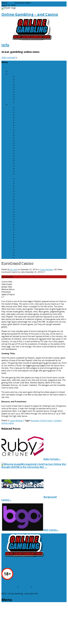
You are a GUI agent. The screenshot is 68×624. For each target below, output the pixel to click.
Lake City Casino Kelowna (27, 196)
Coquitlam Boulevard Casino (28, 150)
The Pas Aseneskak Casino (27, 227)
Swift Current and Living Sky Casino (31, 224)
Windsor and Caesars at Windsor (29, 247)
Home (10, 2)
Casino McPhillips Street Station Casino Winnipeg (37, 137)
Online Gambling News (42, 586)
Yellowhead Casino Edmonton (28, 255)
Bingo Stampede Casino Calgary (29, 112)
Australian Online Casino (41, 420)
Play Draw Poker (23, 89)
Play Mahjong (21, 94)
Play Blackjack (22, 79)
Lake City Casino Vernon (26, 199)
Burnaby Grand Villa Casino (28, 122)
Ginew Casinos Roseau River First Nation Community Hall (40, 171)
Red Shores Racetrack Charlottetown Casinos (35, 204)
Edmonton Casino (23, 166)
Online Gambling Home (19, 71)
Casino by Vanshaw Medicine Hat (30, 132)
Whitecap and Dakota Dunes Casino (31, 245)
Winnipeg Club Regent (25, 250)
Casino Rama (21, 145)
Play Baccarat (21, 76)
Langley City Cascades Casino (28, 201)
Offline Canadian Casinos (19, 104)
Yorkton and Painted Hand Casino (30, 257)
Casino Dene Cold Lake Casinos (29, 135)
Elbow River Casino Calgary (27, 168)
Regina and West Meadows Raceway (31, 209)
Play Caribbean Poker (25, 81)
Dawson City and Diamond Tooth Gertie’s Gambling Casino (41, 158)
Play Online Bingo (23, 97)
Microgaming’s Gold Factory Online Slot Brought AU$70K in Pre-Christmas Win (33, 465)
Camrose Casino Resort (25, 127)
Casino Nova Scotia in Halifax (28, 140)
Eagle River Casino (23, 163)
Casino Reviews (46, 269)
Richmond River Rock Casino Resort (31, 211)
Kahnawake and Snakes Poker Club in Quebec (35, 188)
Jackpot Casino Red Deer (26, 186)
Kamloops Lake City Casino (27, 191)
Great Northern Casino (25, 178)
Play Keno (20, 92)
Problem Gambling (9, 586)
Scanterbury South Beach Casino (30, 217)
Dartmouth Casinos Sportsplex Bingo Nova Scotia (36, 155)
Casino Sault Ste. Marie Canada (29, 148)
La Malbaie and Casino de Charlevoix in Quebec (36, 194)
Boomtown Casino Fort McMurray (30, 115)
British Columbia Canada (26, 120)
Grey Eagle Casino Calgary (27, 181)
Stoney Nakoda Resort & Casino (29, 219)
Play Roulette (21, 102)
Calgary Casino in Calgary (26, 125)
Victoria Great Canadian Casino (29, 242)
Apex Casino (21, 107)
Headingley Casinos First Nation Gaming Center (36, 183)
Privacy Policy (24, 586)
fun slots (13, 269)
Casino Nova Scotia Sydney (27, 143)
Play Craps (20, 86)
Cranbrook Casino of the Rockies (29, 153)
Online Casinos (15, 74)
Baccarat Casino (22, 109)
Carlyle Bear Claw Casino (26, 130)
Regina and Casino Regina (27, 206)
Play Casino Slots (23, 84)
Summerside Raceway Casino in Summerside (35, 222)
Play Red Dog (21, 99)
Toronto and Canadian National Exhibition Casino (37, 234)
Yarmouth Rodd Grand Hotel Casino (31, 252)
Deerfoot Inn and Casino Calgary (29, 160)
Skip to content (8, 67)
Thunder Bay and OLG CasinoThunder (32, 232)
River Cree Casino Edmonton (28, 214)
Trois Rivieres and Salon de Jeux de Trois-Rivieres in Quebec (41, 237)
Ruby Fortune (52, 458)
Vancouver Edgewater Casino (28, 239)
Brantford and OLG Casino (27, 117)
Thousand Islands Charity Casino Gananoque (35, 229)
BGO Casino (51, 529)
